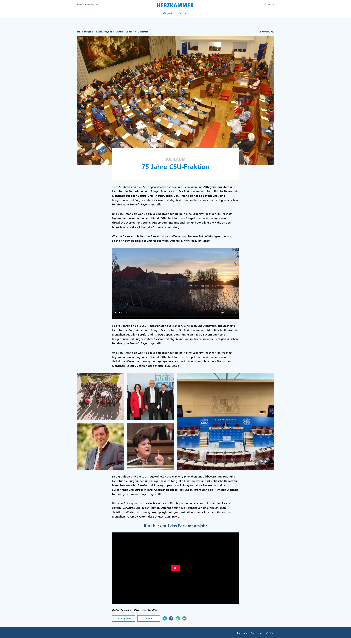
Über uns (269, 4)
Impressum (242, 633)
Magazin (168, 13)
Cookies (270, 633)
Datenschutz (257, 633)
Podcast (184, 13)
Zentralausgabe (85, 31)
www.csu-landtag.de (87, 4)
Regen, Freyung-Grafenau (109, 31)
